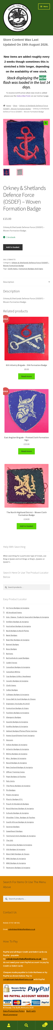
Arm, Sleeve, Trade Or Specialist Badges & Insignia (27, 617)
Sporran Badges (13, 826)
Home (8, 105)
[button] (46, 123)
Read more (26, 376)
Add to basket (12, 247)
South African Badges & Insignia (20, 822)
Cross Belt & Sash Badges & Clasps (21, 699)
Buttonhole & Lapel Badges (17, 658)
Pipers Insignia (12, 795)
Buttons (9, 653)
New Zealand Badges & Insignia (19, 767)
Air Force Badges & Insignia (17, 608)
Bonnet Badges (12, 644)
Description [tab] (8, 282)
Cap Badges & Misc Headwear (18, 676)
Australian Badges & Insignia (18, 626)
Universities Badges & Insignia (19, 845)
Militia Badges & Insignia (16, 754)
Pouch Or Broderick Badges (17, 804)
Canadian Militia (13, 672)
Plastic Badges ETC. (14, 799)
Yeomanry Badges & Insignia (18, 867)
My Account (9, 1025)
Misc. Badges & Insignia (16, 758)
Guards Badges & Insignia (17, 722)
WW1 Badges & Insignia (16, 858)
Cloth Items (13, 268)
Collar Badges (12, 690)
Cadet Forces (11, 662)
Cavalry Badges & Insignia (17, 681)
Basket (40, 1023)
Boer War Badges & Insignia (17, 640)
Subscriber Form (24, 96)
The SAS (9, 840)
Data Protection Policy (13, 1011)
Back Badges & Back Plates (17, 630)
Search (26, 1025)
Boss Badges (11, 649)
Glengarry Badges (13, 717)
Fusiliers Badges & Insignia (17, 712)
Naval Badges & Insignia (16, 763)
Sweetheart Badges (14, 831)
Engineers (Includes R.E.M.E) (18, 703)
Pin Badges (10, 790)
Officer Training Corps (15, 772)
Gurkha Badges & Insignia (17, 726)
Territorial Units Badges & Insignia (21, 836)
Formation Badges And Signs (31, 268)
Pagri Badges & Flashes (16, 776)
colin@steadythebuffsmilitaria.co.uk (21, 929)
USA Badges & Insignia (15, 849)
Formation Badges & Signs (17, 708)
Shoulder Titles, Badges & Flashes (20, 817)
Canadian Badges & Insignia (18, 667)
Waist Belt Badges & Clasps (17, 854)
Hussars (9, 740)
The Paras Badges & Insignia (18, 785)
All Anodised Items (14, 612)
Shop (15, 105)
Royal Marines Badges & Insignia (20, 808)
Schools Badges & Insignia (17, 813)
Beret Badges (11, 635)
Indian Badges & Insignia (16, 744)
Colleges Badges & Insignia (17, 694)
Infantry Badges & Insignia (17, 749)
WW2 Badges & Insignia (16, 863)
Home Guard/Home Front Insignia (20, 735)
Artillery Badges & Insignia (17, 621)
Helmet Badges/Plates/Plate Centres (21, 731)
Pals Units (10, 781)
